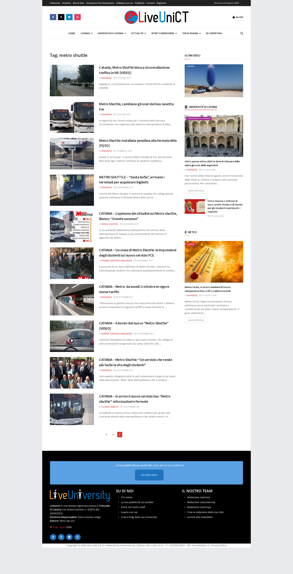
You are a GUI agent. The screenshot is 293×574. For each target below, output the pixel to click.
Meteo (191, 244)
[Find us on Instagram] (77, 17)
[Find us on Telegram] (69, 17)
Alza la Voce (78, 3)
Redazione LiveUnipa (199, 507)
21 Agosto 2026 (208, 295)
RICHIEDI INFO (149, 475)
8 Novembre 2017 (130, 224)
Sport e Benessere (162, 33)
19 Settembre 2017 (131, 406)
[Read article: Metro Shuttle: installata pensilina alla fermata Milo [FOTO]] (72, 153)
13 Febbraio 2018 (123, 151)
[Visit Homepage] (157, 17)
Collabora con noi (124, 3)
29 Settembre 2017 (124, 297)
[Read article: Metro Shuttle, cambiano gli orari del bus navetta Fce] (72, 117)
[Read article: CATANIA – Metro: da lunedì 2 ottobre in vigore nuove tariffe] (72, 299)
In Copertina (214, 33)
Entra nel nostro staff (133, 507)
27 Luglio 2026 (216, 216)
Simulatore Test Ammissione (100, 3)
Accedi (239, 17)
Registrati (161, 3)
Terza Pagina (190, 33)
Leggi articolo (197, 190)
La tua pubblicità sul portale (137, 502)
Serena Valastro (109, 224)
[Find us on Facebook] (53, 17)
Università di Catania (110, 33)
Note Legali (59, 527)
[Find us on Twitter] (61, 17)
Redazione (106, 78)
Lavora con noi (129, 512)
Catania (85, 33)
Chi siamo (126, 497)
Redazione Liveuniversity (201, 502)
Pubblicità (139, 3)
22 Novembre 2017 (124, 187)
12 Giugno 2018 (123, 114)
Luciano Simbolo (110, 406)
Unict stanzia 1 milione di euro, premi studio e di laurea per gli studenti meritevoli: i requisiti (225, 206)
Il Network (55, 3)
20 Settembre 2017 (124, 370)
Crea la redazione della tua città (205, 512)
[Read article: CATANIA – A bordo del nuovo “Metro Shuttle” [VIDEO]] (72, 336)
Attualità (137, 33)
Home (72, 33)
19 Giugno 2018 (123, 78)
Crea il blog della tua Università (139, 517)
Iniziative (66, 3)
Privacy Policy (219, 545)
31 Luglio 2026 (208, 169)
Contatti (150, 3)
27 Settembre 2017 (145, 333)
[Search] (241, 33)
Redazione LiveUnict (198, 497)
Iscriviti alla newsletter (200, 517)
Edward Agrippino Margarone (116, 260)
